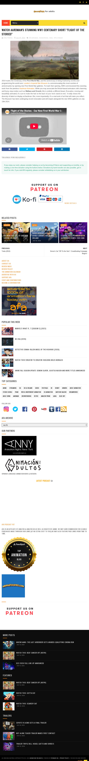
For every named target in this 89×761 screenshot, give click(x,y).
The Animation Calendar (11, 272)
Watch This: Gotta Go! (25, 693)
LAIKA (54, 396)
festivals (45, 388)
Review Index (7, 266)
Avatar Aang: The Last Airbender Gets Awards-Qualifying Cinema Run (45, 642)
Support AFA (6, 277)
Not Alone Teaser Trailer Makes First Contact (35, 733)
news (51, 38)
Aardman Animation (26, 88)
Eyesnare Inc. (55, 758)
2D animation (33, 38)
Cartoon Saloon (61, 392)
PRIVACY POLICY (64, 758)
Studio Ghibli (7, 392)
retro (36, 396)
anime (35, 225)
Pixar (16, 392)
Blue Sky (62, 396)
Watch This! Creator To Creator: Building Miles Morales (39, 360)
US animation (48, 392)
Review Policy (7, 269)
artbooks (7, 225)
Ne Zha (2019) (20, 339)
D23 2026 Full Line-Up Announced (30, 663)
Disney (57, 388)
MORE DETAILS (70, 203)
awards (64, 388)
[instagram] (80, 2)
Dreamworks (73, 392)
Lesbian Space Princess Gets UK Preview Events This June (73, 236)
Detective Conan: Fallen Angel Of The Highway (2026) (37, 349)
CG (20, 388)
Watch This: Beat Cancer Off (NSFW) (31, 652)
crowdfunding (26, 396)
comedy (63, 225)
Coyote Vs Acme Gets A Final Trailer (31, 722)
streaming (13, 388)
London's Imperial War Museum (36, 83)
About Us (5, 261)
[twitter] (86, 2)
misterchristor (43, 38)
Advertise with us (9, 274)
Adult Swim (6, 396)
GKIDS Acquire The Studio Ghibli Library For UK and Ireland (43, 235)
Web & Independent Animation (31, 392)
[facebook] (83, 2)
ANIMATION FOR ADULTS (36, 758)
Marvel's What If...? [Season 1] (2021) (30, 328)
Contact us (6, 263)
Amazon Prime (45, 396)
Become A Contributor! (11, 283)
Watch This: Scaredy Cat (26, 703)
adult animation (75, 388)
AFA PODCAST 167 (8, 524)
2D (51, 388)
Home (6, 22)
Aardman (16, 396)
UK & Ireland (58, 38)
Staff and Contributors (11, 280)
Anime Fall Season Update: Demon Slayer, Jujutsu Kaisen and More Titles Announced (50, 370)
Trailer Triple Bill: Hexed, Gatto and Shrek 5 (35, 743)
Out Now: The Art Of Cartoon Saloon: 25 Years (15, 236)
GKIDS (37, 388)
